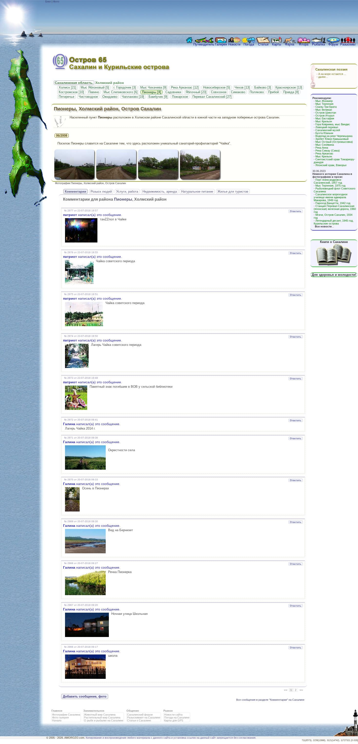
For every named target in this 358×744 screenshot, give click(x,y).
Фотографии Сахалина (66, 714)
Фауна (289, 44)
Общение (132, 710)
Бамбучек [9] (158, 97)
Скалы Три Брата (326, 106)
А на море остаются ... (332, 73)
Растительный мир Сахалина (102, 717)
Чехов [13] (242, 87)
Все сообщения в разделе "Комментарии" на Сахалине (270, 699)
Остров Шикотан (325, 112)
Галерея (221, 44)
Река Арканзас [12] (185, 87)
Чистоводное (88, 97)
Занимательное (93, 710)
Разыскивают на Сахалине (143, 717)
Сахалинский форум (140, 714)
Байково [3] (262, 87)
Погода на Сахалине (176, 717)
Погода (249, 44)
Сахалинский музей (327, 130)
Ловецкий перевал (326, 127)
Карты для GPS (173, 720)
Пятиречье (66, 97)
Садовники (173, 92)
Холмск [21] (67, 87)
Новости (234, 44)
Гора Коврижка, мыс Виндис (332, 124)
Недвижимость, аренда (159, 191)
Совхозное (218, 92)
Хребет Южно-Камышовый (332, 138)
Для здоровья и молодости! (334, 275)
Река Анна (321, 147)
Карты (276, 44)
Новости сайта (173, 714)
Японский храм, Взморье (331, 165)
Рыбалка (318, 44)
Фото (56, 1)
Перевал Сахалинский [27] (212, 97)
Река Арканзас (324, 153)
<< (285, 690)
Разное (168, 710)
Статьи (263, 44)
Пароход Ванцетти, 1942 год (332, 203)
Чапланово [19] (133, 97)
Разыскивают (348, 44)
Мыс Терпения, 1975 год (330, 185)
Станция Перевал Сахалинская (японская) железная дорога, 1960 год (335, 209)
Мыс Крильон (323, 121)
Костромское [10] (71, 92)
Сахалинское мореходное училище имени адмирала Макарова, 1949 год (331, 197)
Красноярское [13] (288, 87)
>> (301, 690)
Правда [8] (291, 92)
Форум (333, 44)
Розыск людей (101, 191)
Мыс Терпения (324, 103)
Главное (56, 710)
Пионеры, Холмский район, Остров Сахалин (107, 108)
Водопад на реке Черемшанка (333, 135)
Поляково (257, 92)
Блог (48, 1)
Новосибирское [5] (216, 87)
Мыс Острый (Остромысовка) (334, 141)
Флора (303, 44)
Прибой (273, 92)
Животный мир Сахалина (99, 714)
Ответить (295, 211)
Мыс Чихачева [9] (153, 87)
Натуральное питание (197, 191)
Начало (56, 720)
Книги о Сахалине (334, 242)
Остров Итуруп (324, 115)
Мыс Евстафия (324, 118)
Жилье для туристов (232, 191)
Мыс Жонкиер (324, 100)
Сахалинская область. (74, 83)
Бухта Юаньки (324, 133)
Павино (93, 92)
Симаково (238, 92)
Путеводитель (203, 44)
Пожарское (180, 97)
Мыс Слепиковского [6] (121, 92)
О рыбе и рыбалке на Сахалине (103, 720)
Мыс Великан (323, 109)
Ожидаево (109, 97)
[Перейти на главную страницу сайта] (188, 41)
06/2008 (61, 135)
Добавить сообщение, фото (84, 696)
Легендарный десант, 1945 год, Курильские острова (333, 222)
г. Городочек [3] (124, 87)
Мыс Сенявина (324, 144)
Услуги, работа (127, 191)
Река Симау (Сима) (327, 150)
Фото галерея (60, 717)
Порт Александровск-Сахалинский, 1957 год (328, 181)
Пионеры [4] (151, 92)
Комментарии (75, 191)
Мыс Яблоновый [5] (95, 87)
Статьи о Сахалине (139, 720)
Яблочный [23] (196, 92)
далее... (323, 76)
